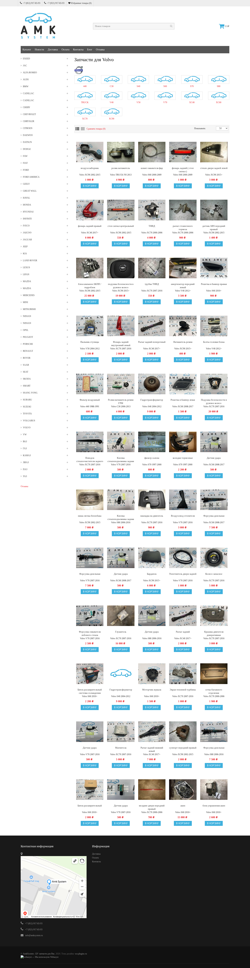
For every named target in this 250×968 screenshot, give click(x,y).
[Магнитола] (121, 731)
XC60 (218, 102)
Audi (26, 79)
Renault (28, 351)
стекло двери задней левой (213, 168)
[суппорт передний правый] (183, 731)
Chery (26, 107)
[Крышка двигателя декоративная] (214, 615)
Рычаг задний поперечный (151, 342)
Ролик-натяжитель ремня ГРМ (120, 401)
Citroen (27, 128)
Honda (27, 205)
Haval (26, 198)
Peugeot (28, 337)
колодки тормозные (183, 458)
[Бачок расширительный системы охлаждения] (90, 673)
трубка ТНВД (152, 284)
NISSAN (27, 323)
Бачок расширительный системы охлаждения (90, 691)
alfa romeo (30, 72)
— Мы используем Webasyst (45, 957)
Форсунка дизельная (213, 515)
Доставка (53, 49)
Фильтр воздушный (90, 399)
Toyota (27, 413)
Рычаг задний (183, 631)
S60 (165, 86)
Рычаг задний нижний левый (152, 749)
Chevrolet (29, 114)
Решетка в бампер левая (183, 399)
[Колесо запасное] (214, 557)
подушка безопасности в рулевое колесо (120, 286)
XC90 (111, 118)
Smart (26, 386)
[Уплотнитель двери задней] (183, 557)
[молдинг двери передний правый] (152, 789)
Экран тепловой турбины (183, 689)
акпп (182, 805)
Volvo (27, 427)
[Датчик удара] (121, 557)
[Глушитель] (121, 615)
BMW (25, 86)
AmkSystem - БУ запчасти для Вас (39, 953)
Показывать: (198, 128)
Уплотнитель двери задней (182, 573)
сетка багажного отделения (213, 691)
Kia (25, 253)
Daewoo (28, 135)
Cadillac (28, 93)
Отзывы (100, 49)
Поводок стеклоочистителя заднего (89, 460)
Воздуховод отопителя (183, 515)
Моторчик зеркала (151, 689)
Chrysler (28, 121)
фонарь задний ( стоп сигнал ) (183, 170)
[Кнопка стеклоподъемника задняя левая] (121, 499)
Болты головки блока (214, 342)
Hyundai (28, 211)
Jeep (25, 246)
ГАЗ (25, 448)
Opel (25, 330)
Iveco (26, 225)
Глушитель (120, 631)
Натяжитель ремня (182, 342)
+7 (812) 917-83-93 (31, 3)
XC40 (192, 102)
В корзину (89, 185)
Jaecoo (27, 232)
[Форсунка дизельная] (214, 499)
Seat (25, 372)
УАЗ (25, 476)
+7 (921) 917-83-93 (55, 3)
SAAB (26, 365)
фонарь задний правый (89, 226)
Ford (26, 170)
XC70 (84, 118)
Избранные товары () (81, 3)
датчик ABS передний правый (213, 228)
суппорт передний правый (182, 747)
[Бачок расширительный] (90, 789)
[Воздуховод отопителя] (183, 499)
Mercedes (29, 295)
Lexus (26, 267)
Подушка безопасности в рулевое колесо (214, 401)
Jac (25, 65)
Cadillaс (28, 100)
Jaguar (27, 239)
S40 (138, 86)
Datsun (27, 142)
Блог (89, 49)
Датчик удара (214, 458)
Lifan (26, 274)
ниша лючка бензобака (89, 515)
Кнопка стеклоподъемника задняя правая (120, 460)
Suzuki (27, 406)
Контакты (78, 49)
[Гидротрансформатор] (121, 673)
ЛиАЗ (26, 462)
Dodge (27, 149)
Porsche (28, 344)
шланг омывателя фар (152, 168)
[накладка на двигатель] (152, 499)
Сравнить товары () (96, 129)
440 (85, 86)
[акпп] (183, 789)
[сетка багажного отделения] (214, 673)
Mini (25, 302)
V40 (111, 102)
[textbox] (133, 26)
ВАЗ (25, 441)
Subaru (27, 399)
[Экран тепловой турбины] (183, 673)
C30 (111, 86)
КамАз (27, 455)
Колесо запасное (213, 573)
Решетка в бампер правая (214, 284)
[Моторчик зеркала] (152, 673)
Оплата (65, 49)
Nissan (27, 316)
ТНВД (152, 226)
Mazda (27, 281)
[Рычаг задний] (183, 615)
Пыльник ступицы (89, 342)
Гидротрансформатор (151, 399)
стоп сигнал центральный (121, 226)
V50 (138, 102)
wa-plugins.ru (81, 953)
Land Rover (30, 260)
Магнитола (120, 747)
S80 (218, 86)
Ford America (31, 177)
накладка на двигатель (151, 515)
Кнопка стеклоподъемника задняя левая (120, 517)
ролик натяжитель (120, 168)
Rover (26, 358)
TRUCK (85, 102)
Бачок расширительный (90, 805)
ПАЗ (25, 469)
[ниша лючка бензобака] (90, 499)
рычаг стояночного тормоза (183, 228)
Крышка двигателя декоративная (213, 633)
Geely (26, 184)
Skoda (27, 379)
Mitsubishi (29, 309)
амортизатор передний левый (183, 286)
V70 (165, 102)
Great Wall (30, 191)
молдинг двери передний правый (152, 807)
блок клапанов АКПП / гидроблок (89, 286)
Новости (39, 49)
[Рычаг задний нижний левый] (152, 731)
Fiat (25, 163)
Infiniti (27, 218)
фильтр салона (151, 458)
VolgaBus (29, 420)
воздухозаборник (90, 168)
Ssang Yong (30, 392)
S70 (192, 86)
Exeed (26, 58)
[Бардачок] (152, 557)
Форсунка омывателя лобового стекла (90, 633)
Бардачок (151, 573)
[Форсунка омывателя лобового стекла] (90, 615)
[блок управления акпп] (214, 789)
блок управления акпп (214, 805)
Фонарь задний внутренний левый (120, 344)
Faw (25, 156)
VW (25, 434)
